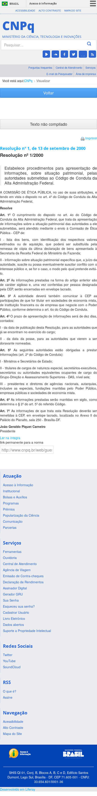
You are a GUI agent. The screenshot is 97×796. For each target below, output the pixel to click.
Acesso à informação (43, 3)
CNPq (28, 80)
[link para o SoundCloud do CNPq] (55, 54)
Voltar (48, 93)
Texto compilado (48, 124)
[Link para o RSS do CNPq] (92, 54)
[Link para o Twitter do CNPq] (73, 54)
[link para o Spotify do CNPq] (83, 54)
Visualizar (43, 80)
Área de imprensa (86, 74)
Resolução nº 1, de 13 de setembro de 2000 (42, 148)
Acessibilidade (25, 10)
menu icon (93, 3)
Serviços (90, 67)
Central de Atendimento (69, 67)
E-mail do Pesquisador (59, 74)
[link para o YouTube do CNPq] (46, 54)
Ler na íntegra (10, 438)
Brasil (14, 4)
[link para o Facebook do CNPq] (64, 54)
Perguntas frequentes (40, 67)
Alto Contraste (50, 10)
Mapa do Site (72, 10)
